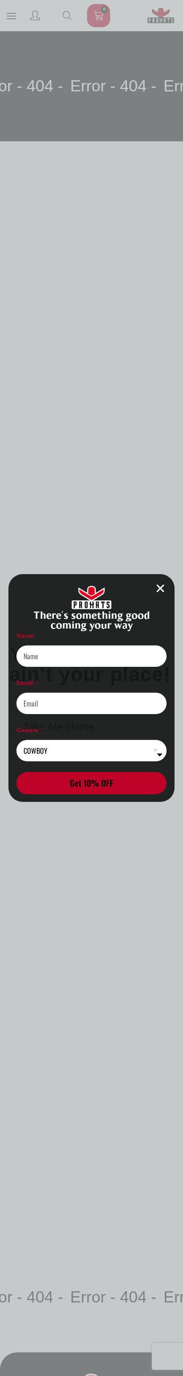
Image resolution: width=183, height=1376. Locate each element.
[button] (160, 588)
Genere (28, 730)
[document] (91, 688)
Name (25, 636)
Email (25, 683)
